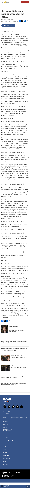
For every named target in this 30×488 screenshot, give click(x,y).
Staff (4, 435)
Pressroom (5, 424)
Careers (4, 443)
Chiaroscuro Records (7, 429)
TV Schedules (6, 455)
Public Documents (7, 432)
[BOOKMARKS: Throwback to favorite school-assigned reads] (5, 358)
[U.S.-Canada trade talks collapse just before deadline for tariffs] (5, 368)
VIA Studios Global (7, 430)
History (4, 461)
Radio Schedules (6, 458)
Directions (5, 452)
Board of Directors (7, 437)
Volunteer (5, 446)
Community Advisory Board (9, 440)
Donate (25, 2)
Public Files (5, 464)
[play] (2, 486)
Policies (4, 449)
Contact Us (5, 421)
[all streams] (28, 486)
